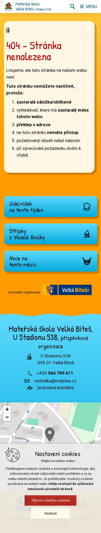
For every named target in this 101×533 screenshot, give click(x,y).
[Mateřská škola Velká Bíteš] (8, 6)
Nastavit (51, 513)
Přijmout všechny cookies (51, 500)
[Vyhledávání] (72, 6)
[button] (50, 434)
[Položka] (9, 28)
